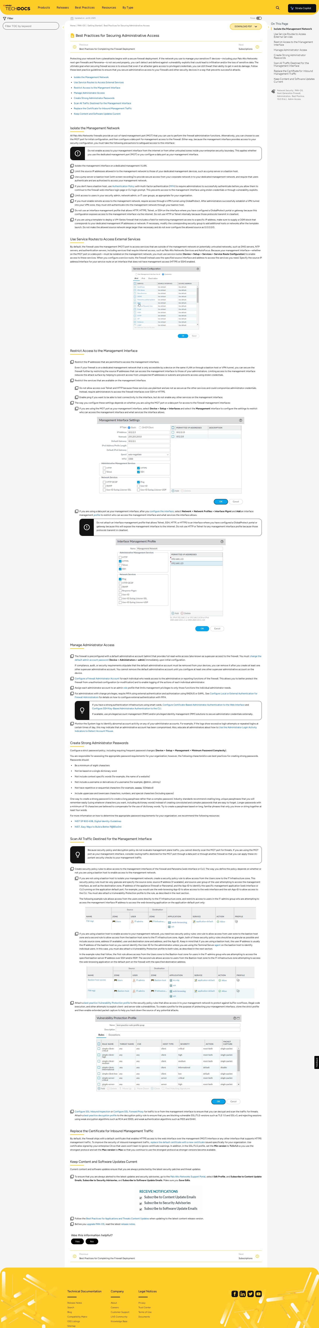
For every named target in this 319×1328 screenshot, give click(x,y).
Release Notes (74, 1303)
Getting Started (95, 25)
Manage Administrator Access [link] (89, 92)
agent (218, 945)
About (114, 1303)
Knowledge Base (119, 1321)
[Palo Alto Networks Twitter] (250, 1296)
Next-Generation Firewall (288, 93)
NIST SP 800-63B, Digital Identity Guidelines (98, 821)
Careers (115, 1307)
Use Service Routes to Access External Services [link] (99, 82)
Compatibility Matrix (77, 1316)
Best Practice (298, 96)
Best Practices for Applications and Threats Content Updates (117, 1218)
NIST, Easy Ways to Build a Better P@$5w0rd (98, 826)
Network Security (285, 90)
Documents (144, 1316)
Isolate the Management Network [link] (91, 77)
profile (97, 515)
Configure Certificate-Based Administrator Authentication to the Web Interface (204, 704)
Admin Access (294, 99)
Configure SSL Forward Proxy (128, 1111)
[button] (316, 1062)
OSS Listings (73, 1321)
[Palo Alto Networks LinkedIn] (242, 1296)
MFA (172, 186)
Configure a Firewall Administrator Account (97, 678)
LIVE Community (119, 1316)
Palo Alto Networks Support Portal (187, 1176)
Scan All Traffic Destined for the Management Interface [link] (102, 103)
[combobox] (31, 26)
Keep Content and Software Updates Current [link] (97, 113)
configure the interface (162, 511)
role (125, 687)
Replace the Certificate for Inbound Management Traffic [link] (103, 108)
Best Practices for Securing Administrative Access (127, 25)
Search (70, 1307)
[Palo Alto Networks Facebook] (235, 1296)
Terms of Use (145, 1312)
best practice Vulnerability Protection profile (107, 1002)
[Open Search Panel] (277, 8)
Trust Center (144, 1307)
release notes (128, 1224)
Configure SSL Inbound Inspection (92, 1111)
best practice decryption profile (100, 1115)
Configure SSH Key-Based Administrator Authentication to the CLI (126, 708)
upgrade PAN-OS (95, 1224)
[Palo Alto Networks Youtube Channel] (258, 1296)
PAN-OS (81, 25)
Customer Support (120, 1312)
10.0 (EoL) (282, 99)
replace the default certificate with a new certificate (177, 1142)
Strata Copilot (303, 8)
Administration (283, 96)
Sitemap (71, 1326)
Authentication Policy (123, 186)
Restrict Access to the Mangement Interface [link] (97, 87)
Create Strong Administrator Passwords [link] (94, 98)
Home (73, 25)
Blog (69, 1312)
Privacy (141, 1303)
